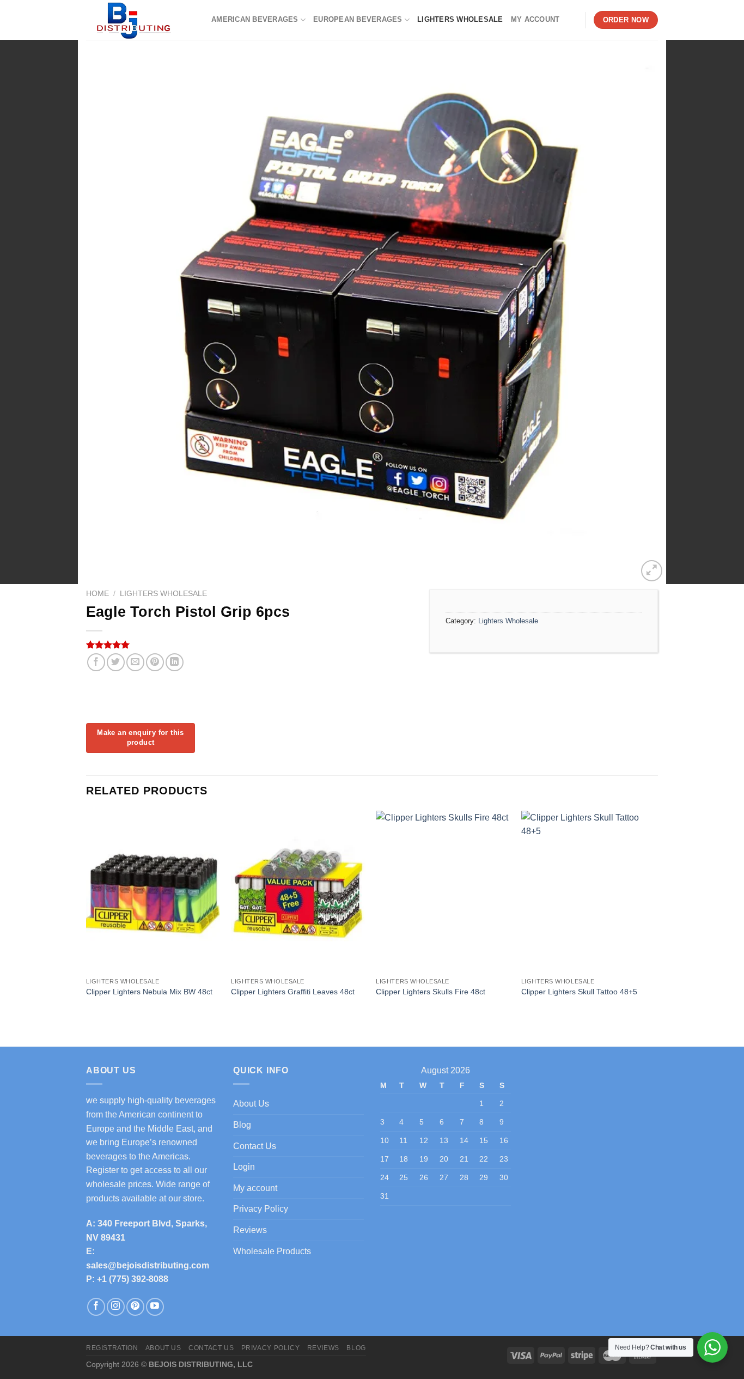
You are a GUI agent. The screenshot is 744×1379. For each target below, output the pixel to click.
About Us (251, 1103)
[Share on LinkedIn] (175, 662)
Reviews (250, 1230)
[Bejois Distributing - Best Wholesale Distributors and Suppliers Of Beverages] (140, 20)
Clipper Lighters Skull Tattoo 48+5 (579, 991)
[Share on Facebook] (96, 662)
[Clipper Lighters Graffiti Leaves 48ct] (298, 891)
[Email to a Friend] (135, 662)
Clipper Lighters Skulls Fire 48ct (430, 991)
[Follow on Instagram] (116, 1307)
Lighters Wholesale (460, 19)
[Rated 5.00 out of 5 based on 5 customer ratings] (249, 644)
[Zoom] (651, 570)
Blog (242, 1124)
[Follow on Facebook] (96, 1307)
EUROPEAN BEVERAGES (358, 19)
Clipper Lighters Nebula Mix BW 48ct (149, 991)
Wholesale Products (272, 1251)
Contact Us (254, 1146)
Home (97, 594)
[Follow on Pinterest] (135, 1307)
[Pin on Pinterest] (155, 662)
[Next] (655, 920)
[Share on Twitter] (116, 662)
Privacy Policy (260, 1208)
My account (255, 1188)
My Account (535, 19)
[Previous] (86, 920)
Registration (112, 1348)
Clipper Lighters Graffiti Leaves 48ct (293, 991)
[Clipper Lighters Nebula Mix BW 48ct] (153, 891)
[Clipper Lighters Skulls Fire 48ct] (443, 891)
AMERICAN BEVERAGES (254, 19)
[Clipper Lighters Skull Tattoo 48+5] (588, 891)
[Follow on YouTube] (155, 1307)
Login (244, 1166)
